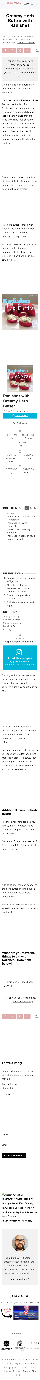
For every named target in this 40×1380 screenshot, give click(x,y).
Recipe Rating (9, 1084)
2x (31, 508)
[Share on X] (20, 50)
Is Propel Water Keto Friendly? (18, 1203)
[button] (4, 411)
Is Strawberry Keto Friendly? (17, 1199)
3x (35, 508)
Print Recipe (21, 416)
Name (6, 1134)
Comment (8, 1094)
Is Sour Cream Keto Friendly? (17, 1220)
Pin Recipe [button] (21, 423)
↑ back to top (20, 1296)
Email (5, 1145)
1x (27, 508)
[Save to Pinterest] (12, 50)
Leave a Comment (26, 43)
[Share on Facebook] (5, 50)
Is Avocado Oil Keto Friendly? (18, 1208)
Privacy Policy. (22, 1371)
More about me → (20, 1279)
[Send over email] (27, 50)
